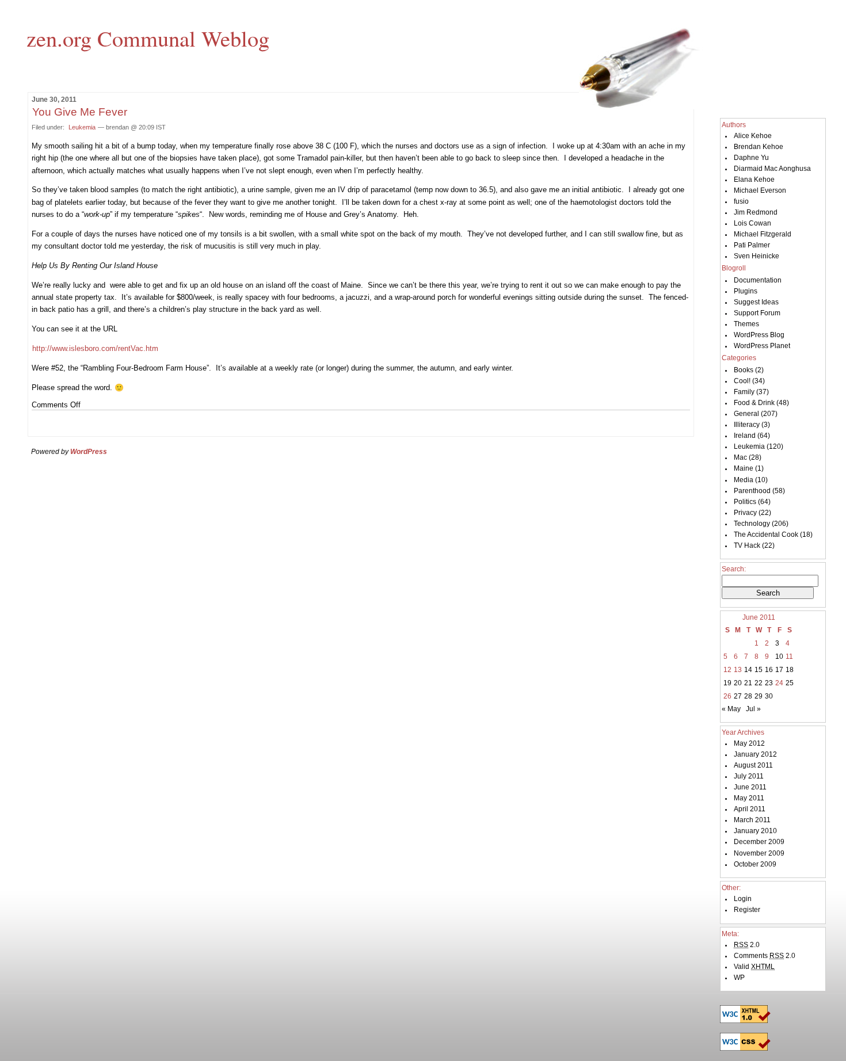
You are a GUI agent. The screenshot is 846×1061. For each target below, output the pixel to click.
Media (743, 479)
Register (747, 909)
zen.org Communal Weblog (147, 38)
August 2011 (753, 765)
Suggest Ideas (756, 302)
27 (738, 696)
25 (790, 683)
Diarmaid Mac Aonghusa (772, 168)
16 (769, 669)
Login (743, 898)
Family (744, 391)
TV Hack (747, 545)
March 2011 (752, 819)
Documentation (758, 280)
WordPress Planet (762, 345)
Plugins (745, 291)
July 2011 (749, 776)
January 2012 (755, 754)
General (746, 413)
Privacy (745, 512)
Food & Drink (754, 402)
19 (727, 683)
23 (769, 683)
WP (739, 977)
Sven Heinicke (756, 256)
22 (758, 683)
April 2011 (749, 809)
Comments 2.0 (764, 955)
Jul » (753, 708)
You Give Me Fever (79, 112)
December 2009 (759, 841)
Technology (752, 523)
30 (769, 696)
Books (743, 370)
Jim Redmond (756, 212)
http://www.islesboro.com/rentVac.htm (95, 348)
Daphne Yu (751, 157)
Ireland (745, 435)
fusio (741, 201)
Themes (746, 323)
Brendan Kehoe (758, 146)
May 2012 (749, 743)
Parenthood (752, 490)
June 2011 (750, 787)
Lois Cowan (752, 223)
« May (731, 708)
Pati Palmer (752, 245)
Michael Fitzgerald (762, 234)
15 (758, 669)
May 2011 (749, 798)
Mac (740, 457)
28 (748, 696)
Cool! (742, 380)
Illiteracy (747, 424)
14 (748, 669)
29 (758, 696)
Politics (745, 501)
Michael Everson (760, 190)
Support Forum (757, 313)
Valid (754, 966)
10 (779, 656)
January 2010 (755, 830)
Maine (743, 468)
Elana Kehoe (754, 179)
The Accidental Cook (766, 534)
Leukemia (82, 127)
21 (748, 683)
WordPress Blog (759, 334)
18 (790, 669)
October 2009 (755, 864)
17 (779, 669)
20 (738, 683)
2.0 (747, 944)
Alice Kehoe (753, 135)
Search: (734, 569)
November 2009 (759, 853)
